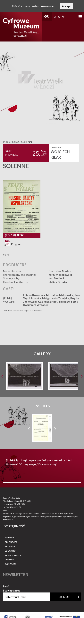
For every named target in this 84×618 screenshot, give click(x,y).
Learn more (47, 6)
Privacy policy (13, 555)
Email (12, 586)
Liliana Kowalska (34, 295)
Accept (66, 6)
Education (11, 551)
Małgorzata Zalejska (55, 298)
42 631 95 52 (15, 507)
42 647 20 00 (20, 504)
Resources (11, 542)
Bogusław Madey (60, 271)
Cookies (9, 559)
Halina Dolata (58, 282)
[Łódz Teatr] (21, 27)
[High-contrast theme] (47, 16)
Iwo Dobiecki (57, 278)
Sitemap (9, 537)
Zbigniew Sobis (68, 301)
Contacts (10, 564)
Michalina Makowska (59, 295)
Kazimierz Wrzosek (35, 304)
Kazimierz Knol (47, 301)
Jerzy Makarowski (60, 274)
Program (15, 243)
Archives (10, 546)
